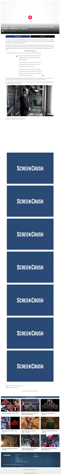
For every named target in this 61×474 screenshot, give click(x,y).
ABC (10, 385)
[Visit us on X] (40, 456)
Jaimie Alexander (22, 39)
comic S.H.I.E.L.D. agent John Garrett (19, 42)
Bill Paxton (52, 41)
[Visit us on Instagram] (35, 456)
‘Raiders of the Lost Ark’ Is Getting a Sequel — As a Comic (29, 431)
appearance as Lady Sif (43, 39)
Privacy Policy (17, 459)
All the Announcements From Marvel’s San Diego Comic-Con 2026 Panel (30, 414)
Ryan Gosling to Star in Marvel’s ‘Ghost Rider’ (9, 431)
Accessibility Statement (19, 458)
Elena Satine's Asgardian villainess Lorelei (18, 78)
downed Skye (8, 48)
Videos (18, 387)
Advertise (16, 457)
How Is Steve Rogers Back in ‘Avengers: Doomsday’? (9, 449)
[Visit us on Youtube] (37, 456)
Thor (17, 39)
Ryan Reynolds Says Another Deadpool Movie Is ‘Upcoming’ (49, 449)
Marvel (22, 385)
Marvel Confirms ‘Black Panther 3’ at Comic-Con (48, 414)
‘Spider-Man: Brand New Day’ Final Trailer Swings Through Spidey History (29, 449)
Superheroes (11, 387)
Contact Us (17, 456)
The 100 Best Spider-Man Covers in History (10, 413)
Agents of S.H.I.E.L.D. (35, 39)
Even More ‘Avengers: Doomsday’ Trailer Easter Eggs (49, 431)
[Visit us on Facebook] (39, 456)
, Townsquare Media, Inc (13, 464)
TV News (15, 387)
